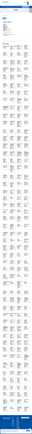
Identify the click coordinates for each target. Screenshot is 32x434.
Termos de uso (18, 426)
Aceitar (28, 430)
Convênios (13, 420)
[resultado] (25, 6)
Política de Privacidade (11, 431)
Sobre (12, 418)
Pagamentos (18, 427)
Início (12, 417)
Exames (13, 419)
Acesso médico (18, 428)
